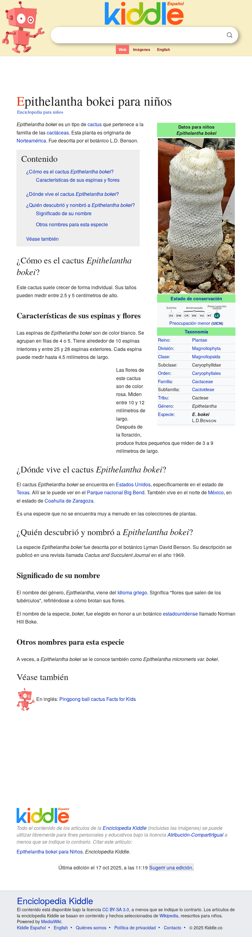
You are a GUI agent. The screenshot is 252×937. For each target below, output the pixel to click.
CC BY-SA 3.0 (115, 909)
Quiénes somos (91, 927)
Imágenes (141, 49)
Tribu (163, 397)
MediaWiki (51, 921)
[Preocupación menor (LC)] (196, 311)
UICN (217, 323)
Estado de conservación (196, 298)
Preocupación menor (189, 323)
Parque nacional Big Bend (115, 492)
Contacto (172, 927)
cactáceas (58, 132)
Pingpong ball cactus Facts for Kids (97, 698)
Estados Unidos (133, 484)
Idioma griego (132, 592)
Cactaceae (202, 381)
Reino (163, 339)
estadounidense (180, 613)
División (165, 348)
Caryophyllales (206, 373)
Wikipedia (168, 915)
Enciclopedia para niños (40, 112)
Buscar (229, 35)
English (163, 49)
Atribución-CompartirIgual (195, 834)
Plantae (199, 339)
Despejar (217, 35)
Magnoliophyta (206, 348)
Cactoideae (203, 389)
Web (122, 49)
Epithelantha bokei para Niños (50, 851)
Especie (166, 414)
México (216, 492)
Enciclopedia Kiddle (125, 827)
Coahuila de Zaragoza (69, 500)
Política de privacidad (135, 927)
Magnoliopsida (206, 356)
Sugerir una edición (170, 867)
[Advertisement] (126, 73)
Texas (23, 492)
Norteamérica (31, 140)
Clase (163, 356)
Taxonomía (196, 332)
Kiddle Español (31, 927)
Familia (165, 381)
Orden (164, 373)
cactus (95, 124)
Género (165, 405)
